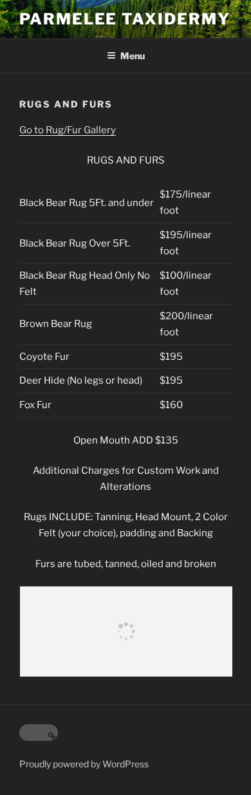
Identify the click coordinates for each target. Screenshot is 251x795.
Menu (132, 55)
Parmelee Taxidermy (124, 19)
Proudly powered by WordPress (84, 763)
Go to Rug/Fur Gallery (67, 130)
